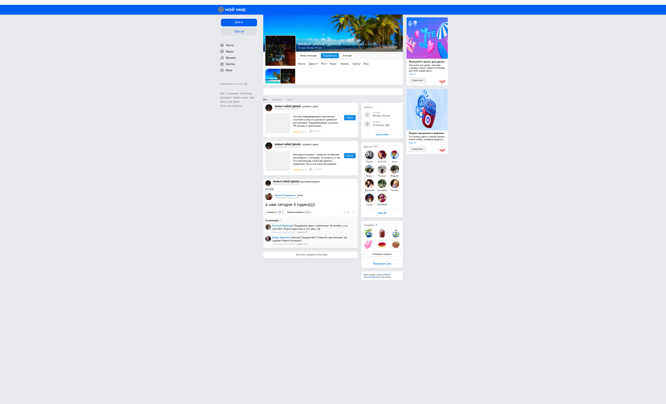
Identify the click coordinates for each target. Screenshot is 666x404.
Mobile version (240, 97)
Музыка (345, 63)
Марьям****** (395, 176)
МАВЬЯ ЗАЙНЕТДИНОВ (377, 275)
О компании (232, 93)
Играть (350, 117)
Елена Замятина (281, 237)
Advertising (246, 93)
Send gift (347, 55)
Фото (323, 63)
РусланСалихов (382, 176)
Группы (356, 63)
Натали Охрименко (285, 195)
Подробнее (417, 80)
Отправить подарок (382, 254)
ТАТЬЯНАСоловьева (382, 204)
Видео (333, 63)
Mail (222, 93)
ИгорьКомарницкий (369, 176)
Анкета (301, 63)
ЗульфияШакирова (382, 190)
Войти (239, 22)
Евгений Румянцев (282, 225)
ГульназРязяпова (382, 161)
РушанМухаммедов (369, 161)
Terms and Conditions (231, 106)
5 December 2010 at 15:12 (287, 198)
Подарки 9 (370, 225)
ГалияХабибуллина (369, 204)
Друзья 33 (370, 146)
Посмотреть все (382, 264)
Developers (226, 97)
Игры (366, 63)
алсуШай (394, 161)
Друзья (313, 63)
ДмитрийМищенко (369, 190)
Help (252, 97)
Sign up (239, 31)
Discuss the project (230, 101)
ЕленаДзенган (395, 190)
